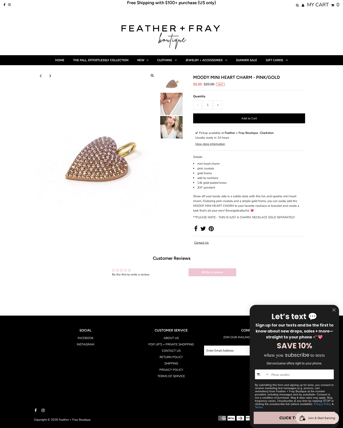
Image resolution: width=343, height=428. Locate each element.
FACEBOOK (85, 338)
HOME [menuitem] (59, 60)
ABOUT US (171, 338)
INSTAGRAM (85, 344)
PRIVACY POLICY (171, 370)
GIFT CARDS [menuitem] (275, 60)
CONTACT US (171, 351)
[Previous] (40, 75)
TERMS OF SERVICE (171, 376)
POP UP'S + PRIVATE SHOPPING (171, 344)
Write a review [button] (212, 272)
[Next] (50, 75)
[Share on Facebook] (196, 230)
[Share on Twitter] (203, 230)
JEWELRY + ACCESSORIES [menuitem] (204, 60)
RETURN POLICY (171, 357)
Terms (259, 407)
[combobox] (262, 374)
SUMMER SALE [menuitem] (246, 60)
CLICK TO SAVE (294, 418)
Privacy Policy (322, 404)
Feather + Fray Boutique (75, 420)
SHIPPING (171, 363)
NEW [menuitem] (141, 60)
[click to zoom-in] (152, 75)
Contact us (201, 243)
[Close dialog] (333, 309)
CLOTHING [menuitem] (165, 60)
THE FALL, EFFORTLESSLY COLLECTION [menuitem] (100, 60)
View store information (210, 144)
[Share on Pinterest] (211, 230)
